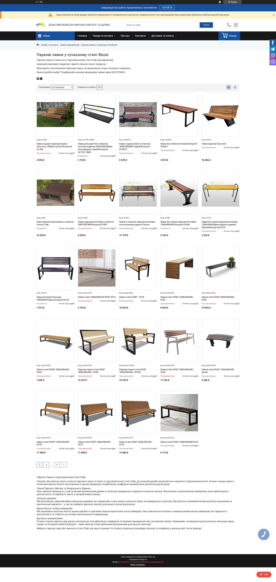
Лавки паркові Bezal (69, 45)
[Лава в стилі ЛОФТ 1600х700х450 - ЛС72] (97, 412)
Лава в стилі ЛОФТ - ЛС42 (131, 297)
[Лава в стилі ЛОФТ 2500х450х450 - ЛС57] (220, 268)
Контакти (140, 35)
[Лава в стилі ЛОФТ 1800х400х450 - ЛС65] (55, 340)
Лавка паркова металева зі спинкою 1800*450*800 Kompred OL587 (96, 223)
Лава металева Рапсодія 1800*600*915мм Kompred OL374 (53, 298)
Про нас (125, 35)
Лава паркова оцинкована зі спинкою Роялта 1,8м (55, 223)
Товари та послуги (103, 35)
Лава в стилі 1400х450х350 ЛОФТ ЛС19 (97, 297)
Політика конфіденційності (153, 562)
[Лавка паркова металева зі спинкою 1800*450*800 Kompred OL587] (97, 192)
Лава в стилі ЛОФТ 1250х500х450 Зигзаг (218, 371)
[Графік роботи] (236, 25)
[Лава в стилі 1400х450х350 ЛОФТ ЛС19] (97, 268)
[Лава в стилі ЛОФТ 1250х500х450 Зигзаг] (220, 340)
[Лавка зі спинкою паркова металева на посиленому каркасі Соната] (138, 192)
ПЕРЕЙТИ (167, 7)
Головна (82, 35)
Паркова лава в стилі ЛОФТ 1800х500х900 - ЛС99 (91, 371)
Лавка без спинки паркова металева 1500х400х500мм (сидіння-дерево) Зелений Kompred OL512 (219, 225)
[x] (41, 79)
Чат (266, 574)
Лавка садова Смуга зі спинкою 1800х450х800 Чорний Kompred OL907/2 (135, 147)
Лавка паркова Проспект (214, 144)
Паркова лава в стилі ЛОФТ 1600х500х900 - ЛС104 (132, 371)
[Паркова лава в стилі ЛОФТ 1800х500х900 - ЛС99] (97, 340)
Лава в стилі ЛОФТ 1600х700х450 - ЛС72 (94, 443)
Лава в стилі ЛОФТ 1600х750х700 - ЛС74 (136, 443)
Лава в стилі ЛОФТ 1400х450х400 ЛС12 (179, 442)
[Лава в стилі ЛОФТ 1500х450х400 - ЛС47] (179, 268)
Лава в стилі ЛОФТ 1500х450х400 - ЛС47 (177, 298)
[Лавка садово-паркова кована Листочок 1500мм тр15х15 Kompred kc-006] (55, 114)
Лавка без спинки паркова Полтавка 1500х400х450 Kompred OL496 (178, 223)
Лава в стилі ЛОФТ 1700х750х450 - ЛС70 (53, 443)
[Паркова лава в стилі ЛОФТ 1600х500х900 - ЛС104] (138, 340)
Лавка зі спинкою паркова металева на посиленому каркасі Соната (137, 223)
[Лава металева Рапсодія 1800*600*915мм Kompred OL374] (55, 268)
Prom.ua (151, 557)
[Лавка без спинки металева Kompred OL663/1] (179, 114)
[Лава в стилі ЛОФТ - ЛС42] (138, 268)
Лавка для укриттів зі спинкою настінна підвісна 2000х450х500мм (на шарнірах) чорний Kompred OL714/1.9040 (95, 148)
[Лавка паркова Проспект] (220, 114)
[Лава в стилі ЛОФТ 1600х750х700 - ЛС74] (138, 412)
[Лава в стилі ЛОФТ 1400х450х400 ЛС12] (179, 412)
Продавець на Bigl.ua (138, 559)
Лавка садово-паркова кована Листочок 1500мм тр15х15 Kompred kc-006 (54, 147)
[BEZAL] (41, 25)
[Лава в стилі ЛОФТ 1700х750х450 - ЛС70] (55, 412)
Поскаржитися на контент (129, 562)
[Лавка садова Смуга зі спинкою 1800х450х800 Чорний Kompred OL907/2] (138, 114)
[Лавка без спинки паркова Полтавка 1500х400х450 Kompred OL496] (179, 192)
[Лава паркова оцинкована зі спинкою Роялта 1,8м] (55, 192)
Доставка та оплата (162, 35)
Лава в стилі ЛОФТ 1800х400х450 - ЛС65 (53, 371)
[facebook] (38, 79)
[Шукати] (206, 25)
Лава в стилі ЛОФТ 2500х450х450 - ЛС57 (218, 298)
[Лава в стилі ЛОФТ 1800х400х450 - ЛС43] (179, 340)
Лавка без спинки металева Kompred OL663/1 (178, 145)
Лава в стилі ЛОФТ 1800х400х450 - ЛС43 (177, 371)
